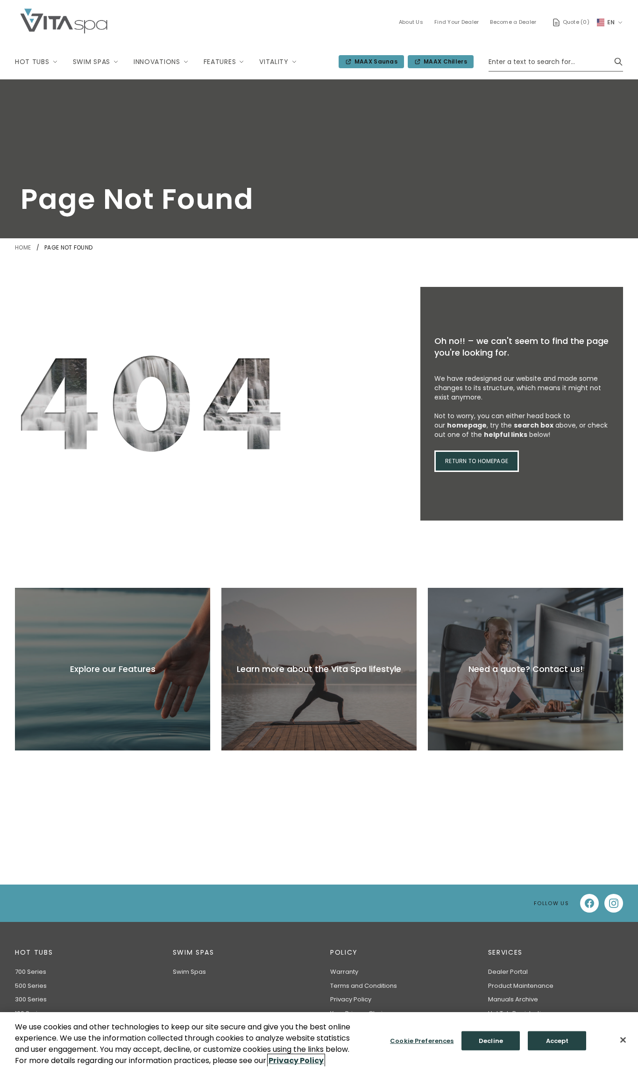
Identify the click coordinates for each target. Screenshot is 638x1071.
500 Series (31, 985)
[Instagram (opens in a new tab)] (613, 903)
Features (220, 61)
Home (24, 247)
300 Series (31, 999)
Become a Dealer (513, 22)
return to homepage (476, 461)
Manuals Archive (513, 999)
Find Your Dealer (456, 22)
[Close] (623, 1040)
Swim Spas (91, 61)
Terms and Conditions (363, 985)
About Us (411, 22)
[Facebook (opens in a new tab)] (589, 903)
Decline (491, 1040)
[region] (319, 1041)
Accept (557, 1040)
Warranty (344, 971)
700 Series (30, 971)
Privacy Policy (350, 999)
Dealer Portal (508, 971)
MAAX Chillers (444, 62)
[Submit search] (618, 61)
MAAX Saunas (374, 62)
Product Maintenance (520, 985)
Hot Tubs (32, 61)
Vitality (274, 61)
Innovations (157, 61)
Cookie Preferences (422, 1040)
